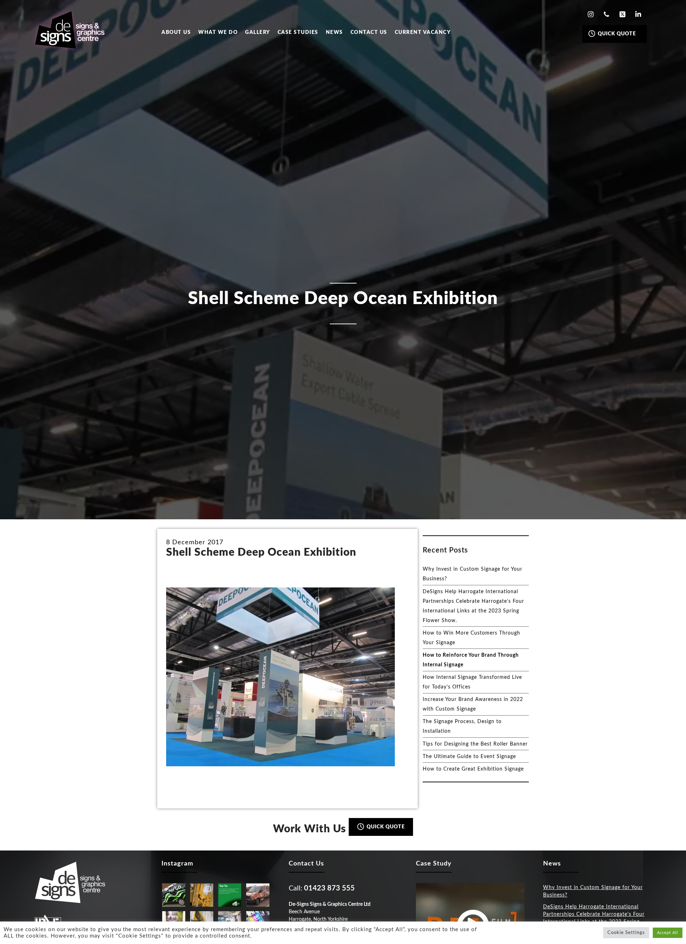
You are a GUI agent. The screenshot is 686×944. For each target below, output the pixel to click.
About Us (176, 32)
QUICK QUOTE (616, 33)
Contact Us (369, 32)
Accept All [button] (667, 933)
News (334, 32)
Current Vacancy (423, 32)
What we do (218, 32)
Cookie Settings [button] (626, 932)
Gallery (257, 32)
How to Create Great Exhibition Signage (473, 769)
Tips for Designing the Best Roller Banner (475, 744)
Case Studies (298, 32)
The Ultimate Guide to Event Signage (469, 756)
